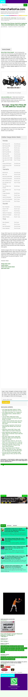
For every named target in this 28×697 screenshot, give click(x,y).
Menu (3, 1)
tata (2, 650)
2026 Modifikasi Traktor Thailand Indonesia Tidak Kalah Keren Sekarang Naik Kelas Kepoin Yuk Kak (15, 548)
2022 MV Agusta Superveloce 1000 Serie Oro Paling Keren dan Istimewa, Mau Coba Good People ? (11, 426)
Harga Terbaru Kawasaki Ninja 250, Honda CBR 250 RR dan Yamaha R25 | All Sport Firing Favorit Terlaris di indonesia (12, 445)
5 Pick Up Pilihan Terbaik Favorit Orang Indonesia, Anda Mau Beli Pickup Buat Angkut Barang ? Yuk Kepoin (11, 418)
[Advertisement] (14, 37)
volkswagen (20, 646)
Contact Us (18, 672)
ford (16, 646)
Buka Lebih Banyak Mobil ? (8, 675)
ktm (16, 650)
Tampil (8, 49)
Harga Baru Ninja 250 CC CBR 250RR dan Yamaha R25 (14, 105)
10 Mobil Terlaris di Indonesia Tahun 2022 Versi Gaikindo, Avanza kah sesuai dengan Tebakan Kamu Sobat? (12, 422)
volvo (5, 650)
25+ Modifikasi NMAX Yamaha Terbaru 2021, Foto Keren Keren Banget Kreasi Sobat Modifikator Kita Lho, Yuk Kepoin (15, 557)
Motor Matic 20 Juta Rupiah (7, 52)
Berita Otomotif (14, 26)
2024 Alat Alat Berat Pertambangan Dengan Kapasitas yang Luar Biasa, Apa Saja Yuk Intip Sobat (11, 453)
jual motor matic (5, 268)
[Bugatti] (4, 670)
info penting (17, 657)
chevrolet (6, 646)
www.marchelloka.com (6, 97)
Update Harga (21, 26)
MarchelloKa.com (13, 9)
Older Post (25, 495)
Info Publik (3, 657)
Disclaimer (20, 672)
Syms (19, 650)
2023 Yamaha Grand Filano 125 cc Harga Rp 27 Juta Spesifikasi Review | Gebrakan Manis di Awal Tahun (12, 414)
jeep (9, 648)
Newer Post (3, 495)
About (2, 672)
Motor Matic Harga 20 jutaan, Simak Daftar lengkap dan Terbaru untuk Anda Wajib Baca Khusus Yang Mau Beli (11, 438)
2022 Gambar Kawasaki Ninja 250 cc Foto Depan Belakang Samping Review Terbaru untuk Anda (15, 540)
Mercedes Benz (11, 650)
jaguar (22, 648)
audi (6, 648)
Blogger (16, 688)
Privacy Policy (13, 672)
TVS (26, 648)
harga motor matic (6, 263)
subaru (2, 648)
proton (13, 648)
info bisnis (10, 657)
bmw (2, 646)
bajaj (23, 650)
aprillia (11, 646)
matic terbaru (5, 265)
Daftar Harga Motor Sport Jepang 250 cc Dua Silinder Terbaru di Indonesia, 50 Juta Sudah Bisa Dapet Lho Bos (12, 434)
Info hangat (23, 657)
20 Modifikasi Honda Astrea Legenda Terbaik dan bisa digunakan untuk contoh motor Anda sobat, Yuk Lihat (15, 530)
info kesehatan (11, 659)
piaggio (18, 648)
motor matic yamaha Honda (8, 266)
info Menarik (4, 659)
